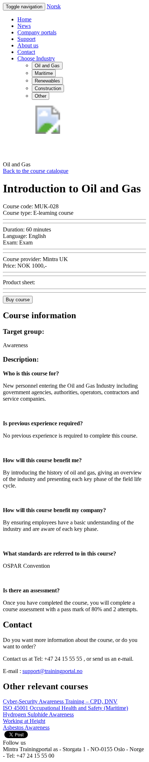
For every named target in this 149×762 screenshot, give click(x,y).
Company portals (36, 32)
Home (24, 19)
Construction (48, 88)
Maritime (44, 73)
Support (26, 39)
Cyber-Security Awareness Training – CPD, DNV (60, 701)
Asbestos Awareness (26, 727)
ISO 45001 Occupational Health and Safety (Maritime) (65, 708)
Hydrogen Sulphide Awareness (38, 714)
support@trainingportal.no (52, 671)
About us (27, 45)
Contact (26, 52)
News (24, 26)
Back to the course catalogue (35, 171)
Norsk (54, 6)
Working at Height (24, 721)
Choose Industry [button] (36, 58)
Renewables (47, 81)
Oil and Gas (47, 65)
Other (40, 96)
